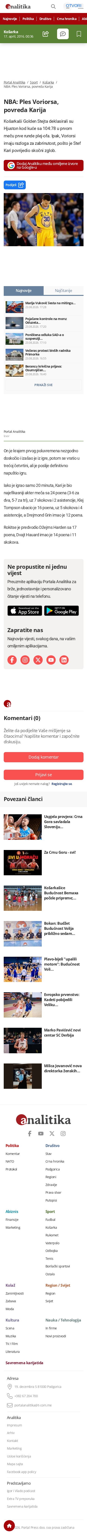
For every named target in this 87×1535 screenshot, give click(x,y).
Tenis (49, 1259)
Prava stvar (53, 1192)
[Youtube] (51, 660)
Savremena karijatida (24, 1363)
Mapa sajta (15, 1464)
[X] (38, 660)
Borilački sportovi (57, 1266)
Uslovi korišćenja (19, 1456)
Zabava (11, 1301)
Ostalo (50, 1274)
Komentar (13, 1154)
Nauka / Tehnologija (63, 1320)
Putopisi (51, 1200)
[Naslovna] (9, 1525)
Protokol (11, 1169)
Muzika (11, 1336)
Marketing (13, 1227)
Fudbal (50, 1220)
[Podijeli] (46, 34)
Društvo (45, 18)
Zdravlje (51, 1185)
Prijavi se (43, 774)
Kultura (12, 1320)
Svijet (49, 1301)
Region (50, 1293)
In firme (51, 1328)
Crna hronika (66, 18)
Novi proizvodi (55, 1336)
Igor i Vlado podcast (21, 1491)
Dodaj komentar (43, 757)
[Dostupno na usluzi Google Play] (61, 610)
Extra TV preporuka (21, 1499)
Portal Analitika (14, 82)
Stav (48, 1154)
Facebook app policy (21, 1472)
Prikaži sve (43, 385)
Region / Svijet (57, 1285)
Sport (34, 82)
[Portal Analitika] (18, 6)
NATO (10, 1161)
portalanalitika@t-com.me (33, 1405)
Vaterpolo (52, 1243)
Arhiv (11, 1433)
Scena (10, 1328)
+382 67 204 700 (26, 1396)
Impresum (14, 1425)
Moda (10, 1309)
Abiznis (12, 1212)
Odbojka (51, 1251)
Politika (28, 18)
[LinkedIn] (64, 660)
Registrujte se (62, 784)
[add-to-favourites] (80, 34)
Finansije (12, 1220)
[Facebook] (12, 660)
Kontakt (12, 1441)
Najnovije (10, 18)
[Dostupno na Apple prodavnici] (24, 610)
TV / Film (12, 1344)
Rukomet (51, 1235)
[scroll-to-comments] (63, 34)
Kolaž (10, 1285)
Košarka (48, 82)
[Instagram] (25, 660)
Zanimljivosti (15, 1293)
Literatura (13, 1352)
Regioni (50, 1177)
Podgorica (52, 1169)
